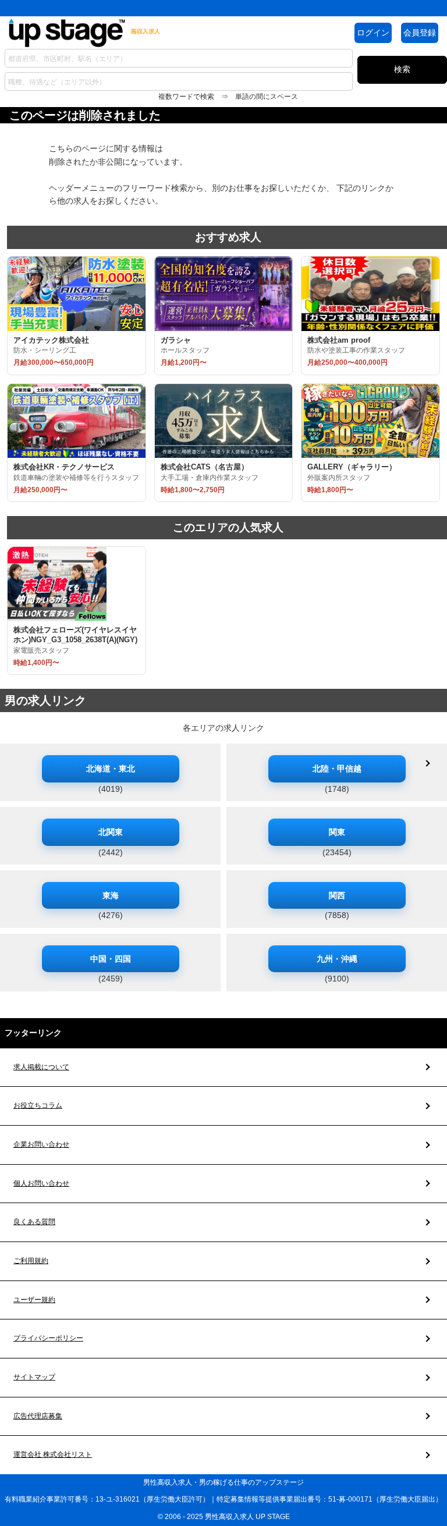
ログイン (373, 32)
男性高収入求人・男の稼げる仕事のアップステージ (223, 1482)
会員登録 (419, 32)
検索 (402, 69)
